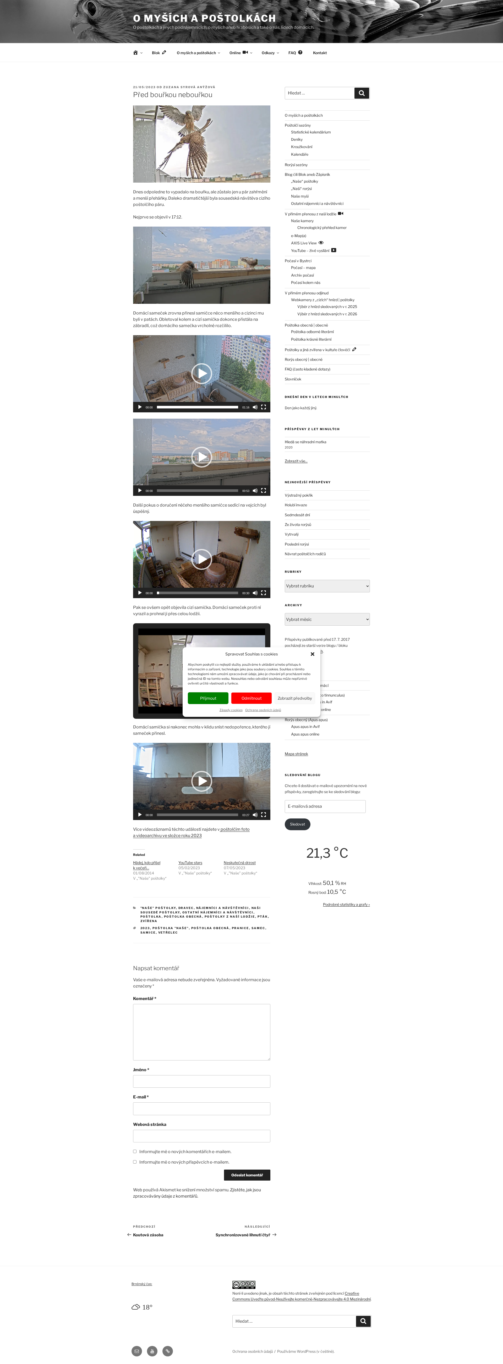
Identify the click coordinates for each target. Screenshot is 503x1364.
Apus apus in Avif (305, 726)
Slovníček (293, 379)
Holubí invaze (296, 505)
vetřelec (168, 932)
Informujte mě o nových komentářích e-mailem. (185, 1151)
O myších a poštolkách (204, 18)
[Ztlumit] (255, 407)
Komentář (144, 998)
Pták (263, 916)
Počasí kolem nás (305, 282)
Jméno (141, 1069)
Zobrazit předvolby (295, 698)
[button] (312, 654)
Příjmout (208, 698)
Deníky (297, 139)
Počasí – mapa (303, 267)
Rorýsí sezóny (296, 164)
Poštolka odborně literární (312, 331)
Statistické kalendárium (311, 132)
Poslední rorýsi (297, 544)
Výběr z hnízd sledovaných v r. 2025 (327, 306)
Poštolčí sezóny (298, 125)
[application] (201, 373)
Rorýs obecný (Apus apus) (306, 719)
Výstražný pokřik (299, 495)
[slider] (197, 407)
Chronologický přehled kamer (322, 227)
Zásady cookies (231, 710)
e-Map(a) (298, 235)
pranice (240, 928)
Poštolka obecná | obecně (306, 325)
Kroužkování (301, 146)
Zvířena (149, 921)
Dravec (186, 908)
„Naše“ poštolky (304, 181)
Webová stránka (149, 1124)
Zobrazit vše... (296, 461)
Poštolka (151, 916)
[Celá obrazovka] (263, 407)
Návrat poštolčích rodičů (305, 554)
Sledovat (297, 824)
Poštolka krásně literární (311, 339)
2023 (145, 928)
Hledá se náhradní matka (305, 442)
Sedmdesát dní (297, 515)
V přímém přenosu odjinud (307, 293)
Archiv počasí (302, 275)
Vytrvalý (292, 534)
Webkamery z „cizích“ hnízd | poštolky (322, 300)
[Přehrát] (140, 407)
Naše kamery (302, 220)
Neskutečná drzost (240, 862)
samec (258, 928)
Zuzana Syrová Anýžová (189, 87)
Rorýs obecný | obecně (303, 359)
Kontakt (320, 52)
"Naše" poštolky (158, 908)
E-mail (141, 1096)
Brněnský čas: (142, 1284)
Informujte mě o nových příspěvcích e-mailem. (184, 1162)
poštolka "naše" (170, 928)
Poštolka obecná (183, 916)
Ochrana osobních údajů (263, 710)
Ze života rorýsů (298, 524)
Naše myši (300, 196)
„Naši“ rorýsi (301, 188)
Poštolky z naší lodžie (230, 916)
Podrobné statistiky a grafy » (346, 904)
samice (148, 932)
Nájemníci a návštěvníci (222, 908)
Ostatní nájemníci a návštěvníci (218, 912)
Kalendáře (299, 154)
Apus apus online (305, 734)
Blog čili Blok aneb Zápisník (307, 174)
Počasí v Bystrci (298, 261)
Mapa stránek (296, 753)
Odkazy (268, 52)
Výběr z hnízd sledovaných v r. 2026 (327, 314)
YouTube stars (190, 862)
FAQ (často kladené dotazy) (307, 369)
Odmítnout (252, 698)
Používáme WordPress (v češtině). (306, 1351)
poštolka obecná (210, 928)
